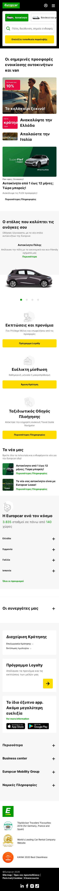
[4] (38, 300)
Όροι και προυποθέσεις (26, 875)
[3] (32, 300)
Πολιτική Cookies (12, 878)
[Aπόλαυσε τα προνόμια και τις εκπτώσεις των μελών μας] (48, 683)
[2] (27, 300)
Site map (7, 875)
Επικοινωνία (31, 878)
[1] (21, 300)
